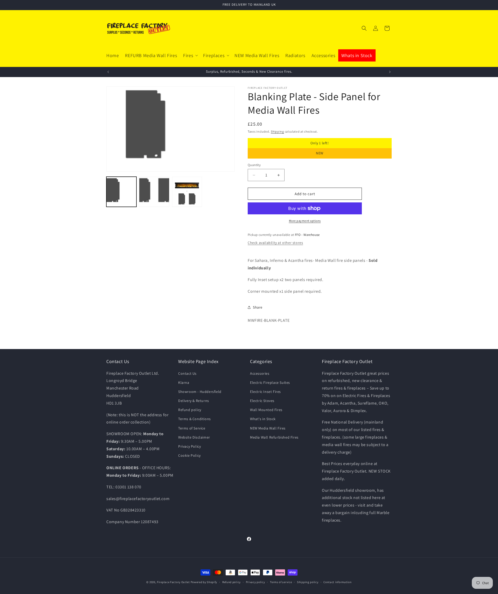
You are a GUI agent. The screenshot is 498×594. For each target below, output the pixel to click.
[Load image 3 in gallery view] (187, 192)
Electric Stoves (262, 400)
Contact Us (187, 373)
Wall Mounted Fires (266, 409)
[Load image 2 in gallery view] (154, 192)
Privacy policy (255, 582)
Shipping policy (308, 582)
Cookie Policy (189, 455)
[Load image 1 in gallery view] (121, 192)
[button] (190, 55)
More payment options (305, 221)
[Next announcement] (390, 72)
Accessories (259, 373)
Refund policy (189, 409)
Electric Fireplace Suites (270, 382)
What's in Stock (263, 419)
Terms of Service (191, 428)
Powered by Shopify (204, 582)
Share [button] (257, 307)
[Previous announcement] (108, 72)
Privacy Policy (189, 446)
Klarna (183, 382)
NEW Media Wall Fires (268, 428)
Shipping (277, 131)
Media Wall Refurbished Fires (274, 437)
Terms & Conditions (194, 419)
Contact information (337, 582)
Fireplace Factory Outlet (173, 582)
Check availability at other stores (275, 242)
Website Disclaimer (194, 437)
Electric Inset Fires (265, 391)
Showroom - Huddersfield (200, 391)
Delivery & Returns (193, 400)
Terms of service (281, 582)
